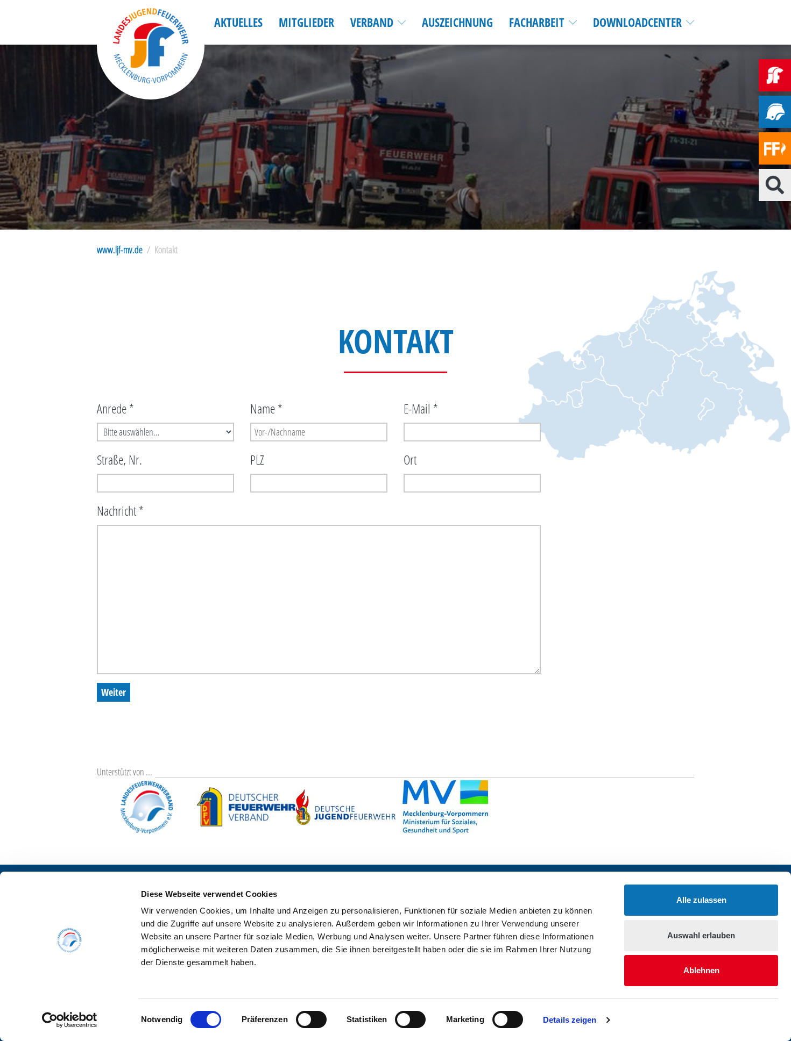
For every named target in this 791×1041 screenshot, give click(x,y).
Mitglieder (306, 22)
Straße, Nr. (119, 459)
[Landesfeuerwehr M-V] (775, 112)
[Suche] (775, 185)
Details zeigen (569, 1019)
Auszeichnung (457, 22)
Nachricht (120, 510)
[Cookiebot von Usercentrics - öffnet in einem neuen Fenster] (70, 1020)
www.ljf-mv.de (120, 249)
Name (266, 408)
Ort (410, 459)
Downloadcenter (637, 22)
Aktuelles (238, 22)
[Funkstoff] (775, 148)
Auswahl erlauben (701, 935)
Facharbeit (536, 22)
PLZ (257, 459)
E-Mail (421, 408)
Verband (371, 22)
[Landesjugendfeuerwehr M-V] (775, 75)
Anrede (115, 408)
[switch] (311, 1019)
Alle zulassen (701, 899)
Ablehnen (701, 970)
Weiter (113, 692)
